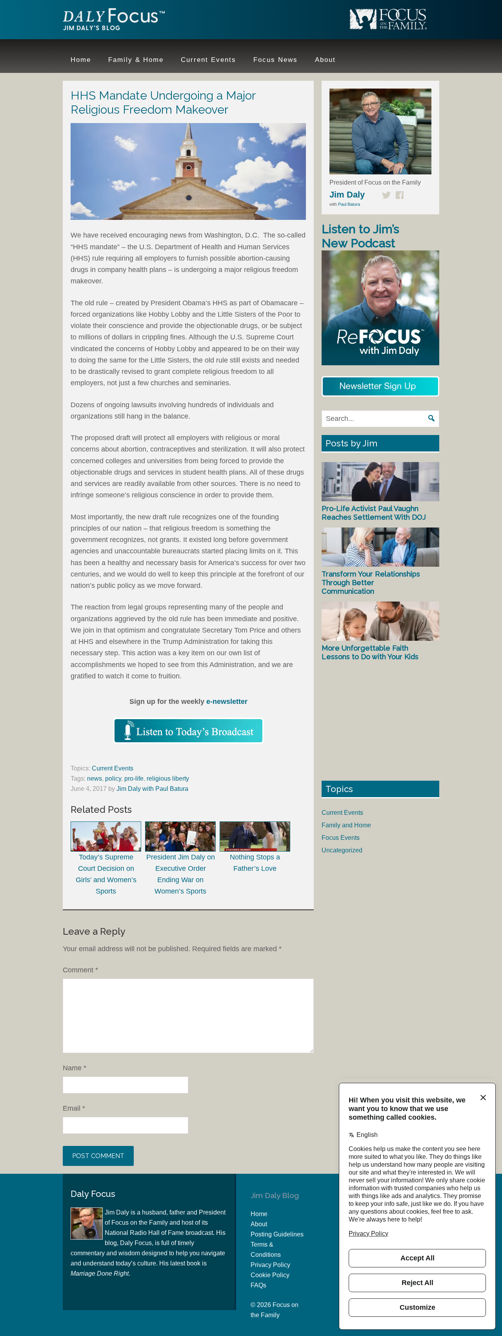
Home (259, 1214)
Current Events (112, 768)
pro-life (134, 778)
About (259, 1224)
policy (113, 778)
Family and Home (346, 825)
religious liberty (168, 778)
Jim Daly (114, 20)
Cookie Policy (270, 1275)
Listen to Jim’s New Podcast (360, 236)
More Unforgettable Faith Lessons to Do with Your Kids (370, 652)
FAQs (258, 1285)
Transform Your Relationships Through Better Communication (371, 582)
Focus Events (341, 837)
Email (74, 1108)
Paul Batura (349, 204)
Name (74, 1068)
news (94, 778)
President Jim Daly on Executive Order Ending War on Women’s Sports (180, 874)
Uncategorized (342, 850)
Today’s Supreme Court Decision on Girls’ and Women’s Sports (106, 874)
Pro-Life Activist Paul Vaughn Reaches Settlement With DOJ (374, 512)
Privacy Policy (270, 1265)
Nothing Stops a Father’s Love (255, 862)
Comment (80, 970)
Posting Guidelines (277, 1234)
